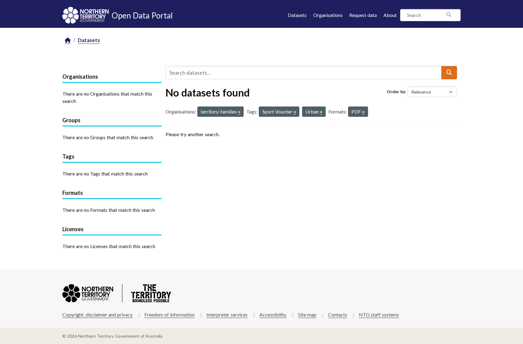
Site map (307, 314)
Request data (363, 15)
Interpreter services (227, 314)
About (390, 15)
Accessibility (272, 314)
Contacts (337, 314)
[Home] (68, 40)
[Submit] (449, 72)
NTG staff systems (379, 314)
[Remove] (239, 112)
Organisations (328, 15)
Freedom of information (169, 314)
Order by (396, 91)
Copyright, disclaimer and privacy (97, 314)
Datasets (297, 15)
